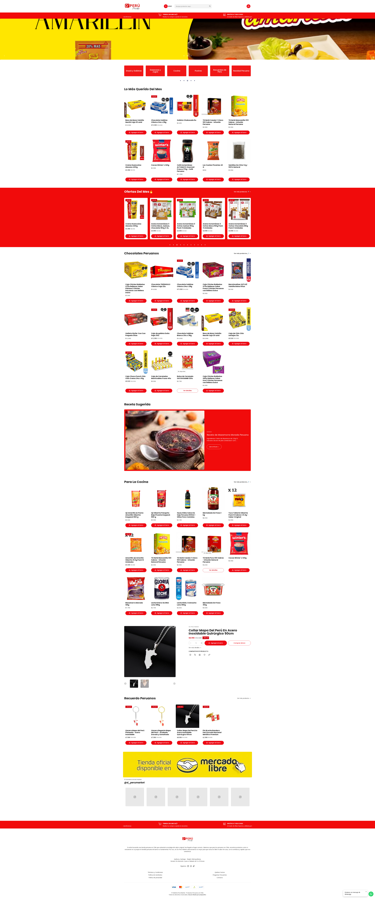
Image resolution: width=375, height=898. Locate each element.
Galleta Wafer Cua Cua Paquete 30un (135, 334)
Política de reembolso (155, 875)
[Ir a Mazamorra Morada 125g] (136, 588)
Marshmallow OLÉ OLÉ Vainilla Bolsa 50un (238, 285)
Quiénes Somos (220, 872)
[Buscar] (210, 6)
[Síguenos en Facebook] (191, 866)
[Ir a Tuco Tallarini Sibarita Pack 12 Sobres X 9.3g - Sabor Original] (239, 498)
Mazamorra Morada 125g (134, 604)
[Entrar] (187, 764)
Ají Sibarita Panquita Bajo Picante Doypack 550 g (160, 515)
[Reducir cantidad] (190, 643)
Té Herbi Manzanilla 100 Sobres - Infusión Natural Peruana (239, 122)
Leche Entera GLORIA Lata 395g (160, 604)
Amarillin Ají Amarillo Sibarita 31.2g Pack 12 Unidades (134, 560)
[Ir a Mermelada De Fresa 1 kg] (213, 498)
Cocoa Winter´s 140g (160, 165)
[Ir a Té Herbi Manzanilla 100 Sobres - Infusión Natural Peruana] (239, 106)
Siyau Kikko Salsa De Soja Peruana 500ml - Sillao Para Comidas (186, 515)
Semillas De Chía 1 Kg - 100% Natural (238, 166)
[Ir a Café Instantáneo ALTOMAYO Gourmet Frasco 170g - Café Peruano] (187, 151)
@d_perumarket (134, 782)
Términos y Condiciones (155, 872)
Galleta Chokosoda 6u (186, 120)
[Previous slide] (5, 56)
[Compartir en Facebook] (190, 655)
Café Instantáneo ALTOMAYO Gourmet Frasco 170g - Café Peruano (186, 168)
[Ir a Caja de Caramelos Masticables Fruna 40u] (161, 362)
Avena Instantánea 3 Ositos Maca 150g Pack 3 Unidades (161, 226)
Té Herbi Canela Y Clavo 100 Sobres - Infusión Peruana (213, 122)
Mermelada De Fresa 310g (211, 604)
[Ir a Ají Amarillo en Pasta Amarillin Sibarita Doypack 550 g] (136, 498)
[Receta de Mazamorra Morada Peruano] (187, 440)
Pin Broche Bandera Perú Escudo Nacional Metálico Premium (212, 732)
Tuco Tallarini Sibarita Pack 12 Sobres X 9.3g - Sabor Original (238, 515)
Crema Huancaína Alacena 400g (133, 166)
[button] (184, 56)
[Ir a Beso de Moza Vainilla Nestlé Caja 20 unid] (136, 106)
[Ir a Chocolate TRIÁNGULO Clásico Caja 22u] (161, 270)
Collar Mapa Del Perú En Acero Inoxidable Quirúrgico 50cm (213, 632)
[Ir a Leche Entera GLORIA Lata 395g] (161, 588)
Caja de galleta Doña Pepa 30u (160, 334)
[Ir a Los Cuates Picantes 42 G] (213, 151)
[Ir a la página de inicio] (132, 6)
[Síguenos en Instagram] (188, 866)
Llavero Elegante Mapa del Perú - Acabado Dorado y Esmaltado (161, 732)
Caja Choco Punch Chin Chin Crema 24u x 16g (213, 225)
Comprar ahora (239, 643)
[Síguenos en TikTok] (194, 866)
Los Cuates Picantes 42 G (213, 166)
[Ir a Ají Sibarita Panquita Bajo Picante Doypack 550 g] (161, 498)
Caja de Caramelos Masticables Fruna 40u (161, 377)
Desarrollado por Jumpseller (197, 895)
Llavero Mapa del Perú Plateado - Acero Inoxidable (134, 732)
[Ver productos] (129, 71)
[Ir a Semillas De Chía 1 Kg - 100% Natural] (239, 151)
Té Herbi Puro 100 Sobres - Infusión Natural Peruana (213, 560)
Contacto (220, 877)
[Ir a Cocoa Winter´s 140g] (161, 151)
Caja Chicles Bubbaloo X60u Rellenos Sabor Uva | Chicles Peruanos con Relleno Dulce (212, 379)
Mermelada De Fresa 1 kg (212, 514)
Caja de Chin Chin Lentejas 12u (236, 225)
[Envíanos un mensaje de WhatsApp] (371, 894)
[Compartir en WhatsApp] (199, 655)
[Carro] (248, 6)
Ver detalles (187, 391)
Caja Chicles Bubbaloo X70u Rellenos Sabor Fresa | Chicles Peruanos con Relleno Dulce (213, 287)
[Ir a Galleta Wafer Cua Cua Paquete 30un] (136, 319)
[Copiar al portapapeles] (209, 655)
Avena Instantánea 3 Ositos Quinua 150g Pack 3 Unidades (134, 226)
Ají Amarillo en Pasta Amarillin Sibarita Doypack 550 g (134, 515)
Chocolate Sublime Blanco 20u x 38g (185, 334)
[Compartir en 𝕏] (195, 655)
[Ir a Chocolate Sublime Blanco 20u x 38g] (187, 319)
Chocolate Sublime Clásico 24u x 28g (159, 121)
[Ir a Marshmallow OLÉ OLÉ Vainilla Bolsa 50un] (239, 270)
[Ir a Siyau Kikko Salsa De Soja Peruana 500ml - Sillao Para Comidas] (187, 498)
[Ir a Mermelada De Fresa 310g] (213, 588)
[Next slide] (370, 56)
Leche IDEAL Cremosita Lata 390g (186, 604)
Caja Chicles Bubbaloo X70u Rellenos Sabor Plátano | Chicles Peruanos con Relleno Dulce (135, 288)
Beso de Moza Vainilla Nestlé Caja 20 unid (134, 121)
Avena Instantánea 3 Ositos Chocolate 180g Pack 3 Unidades (186, 226)
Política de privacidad (155, 877)
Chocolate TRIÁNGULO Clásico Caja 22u (160, 285)
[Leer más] (187, 39)
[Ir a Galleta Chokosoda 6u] (187, 106)
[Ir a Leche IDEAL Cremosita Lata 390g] (187, 588)
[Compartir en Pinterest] (204, 655)
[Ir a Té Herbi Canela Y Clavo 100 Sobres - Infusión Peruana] (213, 106)
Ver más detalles (194, 647)
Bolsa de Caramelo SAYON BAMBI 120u (185, 377)
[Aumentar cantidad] (201, 643)
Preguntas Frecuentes (220, 875)
